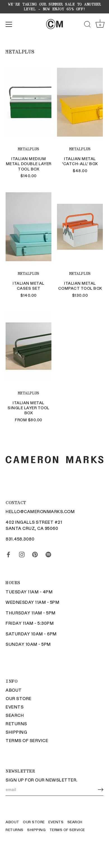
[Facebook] (8, 553)
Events (14, 707)
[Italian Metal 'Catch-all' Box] (80, 102)
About (14, 690)
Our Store (19, 698)
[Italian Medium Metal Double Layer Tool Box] (28, 102)
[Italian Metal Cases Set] (28, 226)
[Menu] (9, 24)
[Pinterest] (35, 553)
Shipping (16, 732)
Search (15, 715)
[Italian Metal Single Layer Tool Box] (28, 346)
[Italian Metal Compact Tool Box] (80, 226)
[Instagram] (22, 553)
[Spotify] (48, 553)
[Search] (87, 25)
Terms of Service (27, 740)
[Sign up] (100, 789)
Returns (16, 723)
